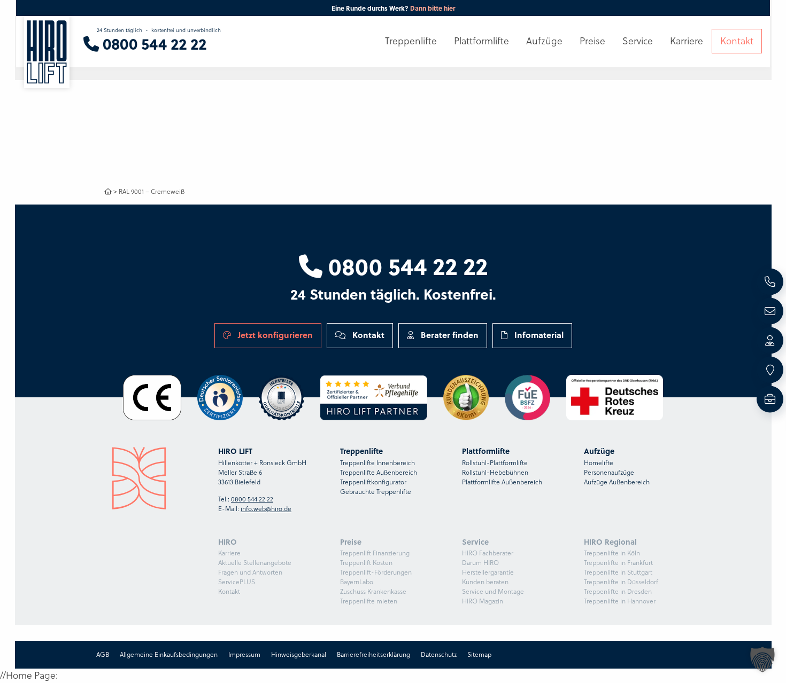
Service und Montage (493, 591)
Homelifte (598, 462)
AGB (102, 654)
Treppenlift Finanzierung (375, 553)
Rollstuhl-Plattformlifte (495, 462)
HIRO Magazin (482, 601)
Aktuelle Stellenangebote (254, 562)
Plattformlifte (481, 41)
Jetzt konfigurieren (274, 335)
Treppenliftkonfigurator (373, 481)
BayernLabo (356, 581)
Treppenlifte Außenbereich (378, 472)
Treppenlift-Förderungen (376, 572)
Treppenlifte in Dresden (618, 591)
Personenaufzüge (609, 472)
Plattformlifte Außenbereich (502, 481)
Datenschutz (439, 654)
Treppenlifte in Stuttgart (618, 572)
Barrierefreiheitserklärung (373, 654)
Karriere (229, 553)
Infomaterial (538, 335)
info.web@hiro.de (266, 508)
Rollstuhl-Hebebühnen (495, 472)
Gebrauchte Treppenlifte (375, 491)
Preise (592, 41)
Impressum (244, 654)
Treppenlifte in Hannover (620, 601)
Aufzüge (544, 41)
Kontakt (367, 335)
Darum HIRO (480, 562)
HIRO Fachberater (487, 553)
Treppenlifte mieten (368, 601)
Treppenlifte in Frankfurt (618, 562)
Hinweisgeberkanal (298, 654)
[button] (762, 659)
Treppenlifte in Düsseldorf (621, 581)
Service (637, 41)
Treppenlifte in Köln (612, 553)
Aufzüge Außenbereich (617, 481)
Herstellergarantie (488, 572)
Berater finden (449, 335)
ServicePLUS (236, 581)
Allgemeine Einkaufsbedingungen (169, 654)
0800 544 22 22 (405, 265)
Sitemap (479, 654)
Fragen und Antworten (250, 572)
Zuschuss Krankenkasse (373, 591)
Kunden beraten (485, 581)
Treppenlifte (411, 41)
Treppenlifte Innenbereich (377, 462)
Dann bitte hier (432, 8)
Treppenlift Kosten (366, 562)
